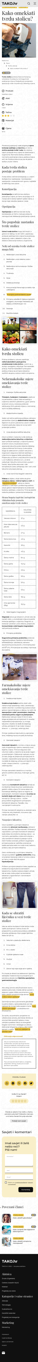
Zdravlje (5, 1301)
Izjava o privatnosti (7, 1341)
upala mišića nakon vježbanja (18, 996)
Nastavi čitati (19, 1218)
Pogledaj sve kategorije (10, 1317)
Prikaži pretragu (29, 3)
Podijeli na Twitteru (31, 1083)
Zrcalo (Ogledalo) (8, 1278)
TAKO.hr (10, 3)
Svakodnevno (7, 1309)
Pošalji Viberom (19, 1083)
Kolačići (4, 1345)
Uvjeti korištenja (7, 1338)
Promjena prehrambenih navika (19, 294)
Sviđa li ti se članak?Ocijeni (19, 1095)
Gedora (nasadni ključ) (10, 1283)
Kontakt (3, 1352)
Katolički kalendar (9, 1313)
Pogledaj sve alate (9, 1291)
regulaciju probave (10, 483)
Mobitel (5, 1287)
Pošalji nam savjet (19, 1121)
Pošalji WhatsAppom (6, 1083)
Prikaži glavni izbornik (35, 3)
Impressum (5, 1334)
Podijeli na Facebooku (25, 1083)
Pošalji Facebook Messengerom (13, 1083)
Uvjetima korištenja (21, 1182)
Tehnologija (6, 1305)
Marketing (6, 1327)
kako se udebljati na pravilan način (16, 1030)
